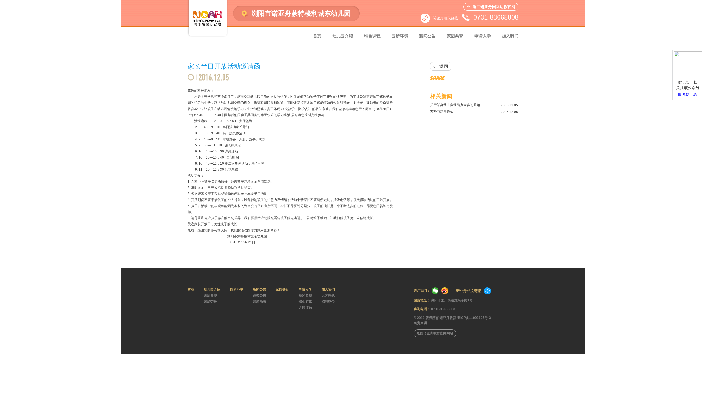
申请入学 (482, 36)
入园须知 (305, 308)
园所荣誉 (210, 302)
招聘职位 (328, 302)
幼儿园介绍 (342, 36)
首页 (317, 36)
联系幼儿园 (687, 94)
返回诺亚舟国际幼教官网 (494, 6)
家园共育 (455, 36)
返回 (443, 66)
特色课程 (372, 36)
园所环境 (400, 36)
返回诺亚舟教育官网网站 (435, 333)
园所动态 (259, 302)
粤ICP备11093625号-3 (474, 318)
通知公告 (259, 295)
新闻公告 (427, 36)
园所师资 (210, 295)
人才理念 (328, 295)
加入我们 (510, 36)
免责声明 (420, 323)
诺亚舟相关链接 (445, 18)
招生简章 (305, 302)
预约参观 (305, 295)
